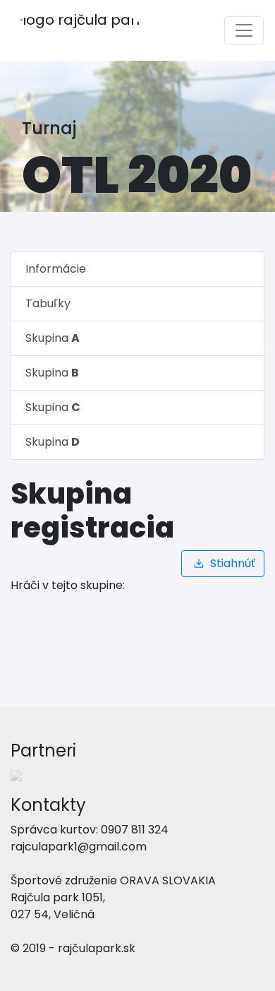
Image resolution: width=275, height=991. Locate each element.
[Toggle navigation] (244, 30)
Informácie (55, 269)
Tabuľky (48, 303)
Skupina (52, 338)
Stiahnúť (231, 563)
